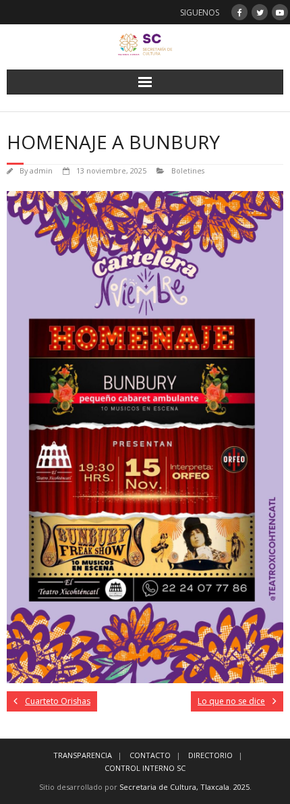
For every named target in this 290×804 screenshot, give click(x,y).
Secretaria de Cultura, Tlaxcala (174, 787)
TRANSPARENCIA (82, 755)
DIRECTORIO (210, 755)
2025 (241, 787)
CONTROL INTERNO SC (145, 768)
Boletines (187, 170)
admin (41, 170)
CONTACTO (150, 755)
